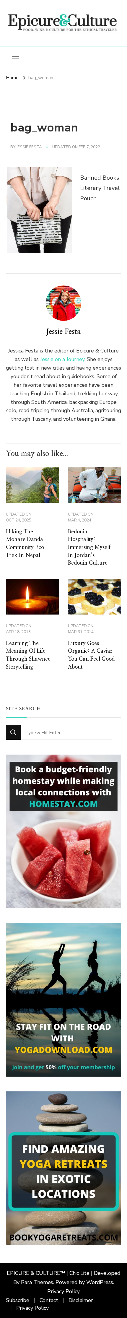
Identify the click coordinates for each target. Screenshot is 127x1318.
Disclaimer (81, 1300)
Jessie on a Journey (62, 359)
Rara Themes (37, 1282)
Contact (49, 1300)
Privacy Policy (63, 1291)
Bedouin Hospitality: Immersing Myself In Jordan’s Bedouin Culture (89, 547)
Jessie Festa (29, 147)
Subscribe (17, 1300)
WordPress (99, 1282)
